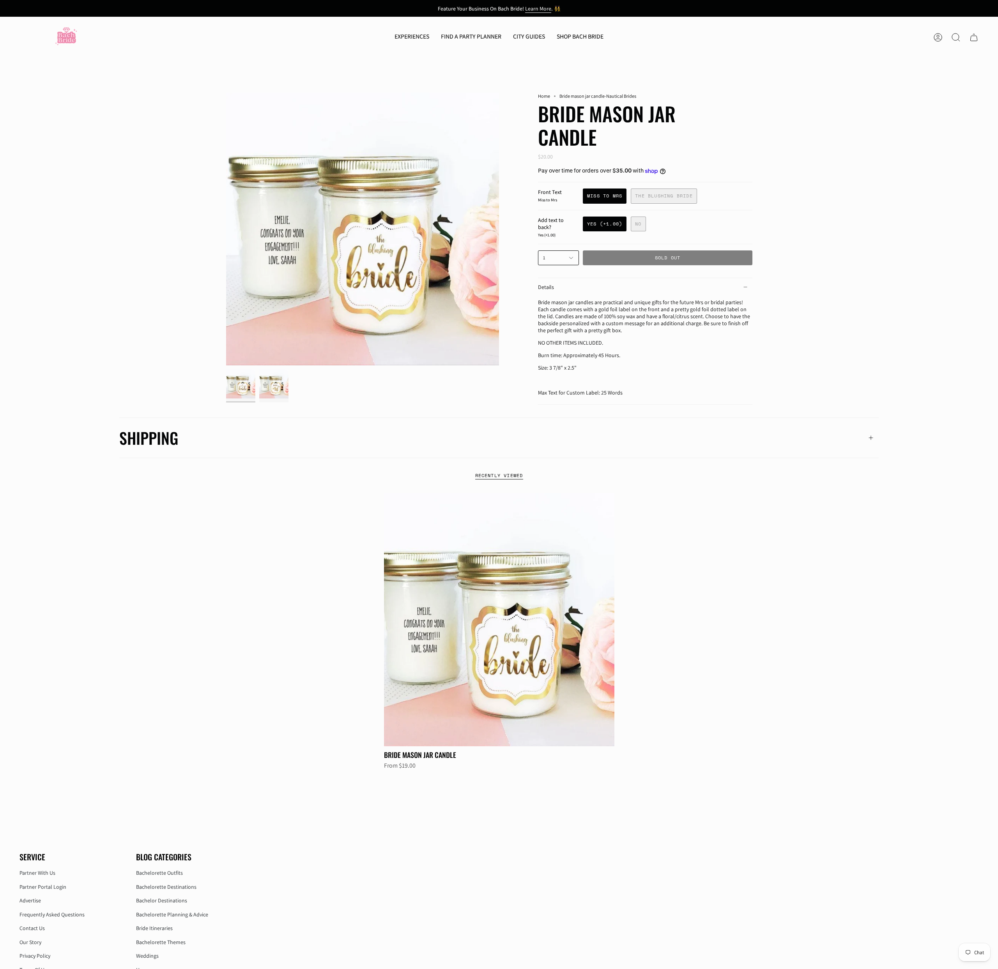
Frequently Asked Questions (52, 914)
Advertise (30, 900)
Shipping (148, 437)
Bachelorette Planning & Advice (172, 914)
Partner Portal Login (42, 886)
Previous (226, 229)
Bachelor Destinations (161, 900)
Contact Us (32, 928)
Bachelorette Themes (161, 942)
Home (544, 96)
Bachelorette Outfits (159, 872)
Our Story (30, 942)
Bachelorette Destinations (166, 886)
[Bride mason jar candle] (499, 619)
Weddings (147, 955)
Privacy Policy (34, 955)
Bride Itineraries (154, 928)
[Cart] (974, 37)
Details (546, 287)
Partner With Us (37, 872)
